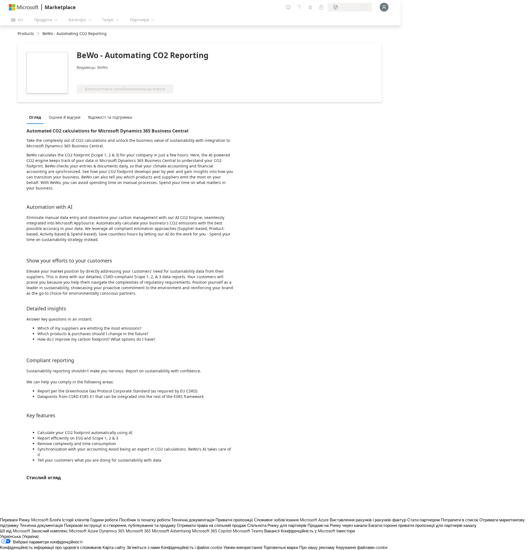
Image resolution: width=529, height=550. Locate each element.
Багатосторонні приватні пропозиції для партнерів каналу (422, 525)
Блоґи (55, 519)
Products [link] (26, 33)
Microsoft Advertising (171, 530)
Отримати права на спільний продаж (211, 525)
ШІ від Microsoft (15, 530)
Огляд (35, 117)
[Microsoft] (24, 7)
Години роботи (104, 519)
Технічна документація (192, 519)
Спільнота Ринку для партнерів (276, 525)
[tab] (36, 117)
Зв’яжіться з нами (143, 547)
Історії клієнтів (75, 519)
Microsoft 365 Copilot (212, 530)
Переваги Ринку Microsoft (24, 519)
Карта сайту (113, 547)
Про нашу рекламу (317, 547)
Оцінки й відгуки (64, 117)
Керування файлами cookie (362, 547)
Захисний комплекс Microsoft (59, 530)
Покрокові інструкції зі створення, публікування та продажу (120, 525)
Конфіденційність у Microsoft (308, 530)
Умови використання (242, 547)
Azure (93, 530)
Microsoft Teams (248, 530)
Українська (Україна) (19, 536)
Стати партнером (423, 519)
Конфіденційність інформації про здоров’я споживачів (50, 547)
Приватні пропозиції (234, 519)
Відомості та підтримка (110, 117)
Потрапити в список (459, 519)
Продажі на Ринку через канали (337, 525)
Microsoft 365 (138, 530)
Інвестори (345, 530)
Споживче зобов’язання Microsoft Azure (292, 519)
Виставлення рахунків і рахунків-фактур (368, 519)
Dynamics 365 (112, 530)
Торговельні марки (280, 547)
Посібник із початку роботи (144, 519)
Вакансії (272, 530)
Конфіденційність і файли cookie (191, 547)
